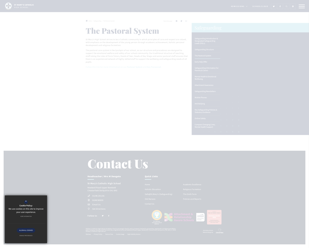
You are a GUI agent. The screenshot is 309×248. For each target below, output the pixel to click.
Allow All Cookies (26, 230)
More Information (26, 216)
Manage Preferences (25, 236)
